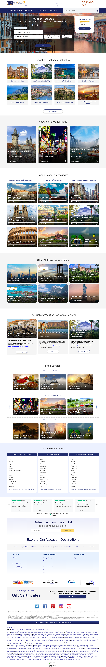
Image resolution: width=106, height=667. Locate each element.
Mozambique (21, 639)
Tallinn (67, 657)
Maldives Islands (34, 653)
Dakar (78, 648)
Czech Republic (23, 634)
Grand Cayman (62, 650)
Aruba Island (10, 646)
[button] (96, 382)
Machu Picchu (16, 653)
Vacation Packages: (11, 627)
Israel (10, 475)
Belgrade (56, 646)
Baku (29, 646)
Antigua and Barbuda (35, 631)
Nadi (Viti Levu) (10, 654)
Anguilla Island (63, 645)
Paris (46, 654)
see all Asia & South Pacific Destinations (50, 489)
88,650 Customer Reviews (85, 19)
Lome (72, 651)
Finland (84, 634)
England (11, 464)
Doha (85, 648)
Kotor (38, 651)
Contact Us (15, 561)
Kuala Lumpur (48, 651)
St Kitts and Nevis (11, 642)
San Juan (23, 656)
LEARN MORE (84, 28)
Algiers (31, 645)
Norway (66, 639)
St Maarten (22, 642)
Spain (10, 466)
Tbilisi (71, 657)
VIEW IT (22, 352)
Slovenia (68, 640)
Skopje (85, 656)
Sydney (57, 657)
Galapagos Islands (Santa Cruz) (39, 650)
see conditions (51, 583)
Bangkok (35, 646)
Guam (35, 635)
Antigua (76, 645)
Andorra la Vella (56, 645)
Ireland (77, 635)
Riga (83, 654)
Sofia (89, 656)
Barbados (80, 631)
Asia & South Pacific (53, 454)
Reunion (18, 640)
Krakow (42, 651)
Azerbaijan (65, 631)
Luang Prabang (82, 651)
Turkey (73, 642)
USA (72, 459)
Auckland (25, 646)
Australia (42, 477)
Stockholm (52, 657)
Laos (24, 637)
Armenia (48, 631)
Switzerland (47, 642)
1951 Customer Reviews (15, 156)
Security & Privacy (17, 567)
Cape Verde (61, 632)
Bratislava (88, 646)
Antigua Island (82, 645)
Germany (14, 635)
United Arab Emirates (15, 470)
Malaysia (42, 475)
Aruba (52, 631)
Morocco (11, 479)
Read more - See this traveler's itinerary (18, 346)
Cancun (29, 648)
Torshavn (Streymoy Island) (13, 659)
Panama (74, 639)
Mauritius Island (65, 653)
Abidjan (12, 645)
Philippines (87, 639)
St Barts (94, 640)
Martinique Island (57, 653)
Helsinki (83, 650)
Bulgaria (46, 632)
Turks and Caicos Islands (33, 659)
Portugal (97, 639)
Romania (23, 640)
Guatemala (40, 635)
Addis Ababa (21, 645)
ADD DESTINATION (19, 41)
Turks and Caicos (80, 642)
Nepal (30, 639)
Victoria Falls (56, 659)
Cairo (25, 648)
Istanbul (25, 651)
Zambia (36, 643)
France (11, 461)
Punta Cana (59, 654)
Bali (32, 646)
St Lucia (17, 642)
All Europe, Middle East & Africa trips (53, 371)
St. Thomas (46, 657)
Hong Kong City (10, 651)
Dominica (35, 634)
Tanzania (11, 486)
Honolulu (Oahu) (19, 651)
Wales (32, 643)
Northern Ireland (59, 639)
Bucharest (9, 648)
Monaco (93, 637)
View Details (21, 161)
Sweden (42, 642)
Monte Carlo (73, 653)
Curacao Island (72, 648)
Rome (18, 656)
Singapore (43, 468)
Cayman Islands (68, 632)
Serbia (47, 640)
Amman (44, 645)
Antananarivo (71, 645)
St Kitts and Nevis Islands (12, 657)
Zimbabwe (12, 484)
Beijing (48, 646)
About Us (15, 558)
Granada (56, 650)
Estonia (62, 634)
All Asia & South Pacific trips (53, 395)
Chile (74, 632)
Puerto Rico (74, 477)
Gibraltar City (50, 650)
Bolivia (8, 632)
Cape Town (34, 648)
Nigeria (53, 639)
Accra (16, 645)
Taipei (64, 657)
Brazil (72, 470)
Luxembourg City (94, 651)
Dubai (96, 648)
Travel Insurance (47, 561)
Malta (75, 637)
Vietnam (42, 470)
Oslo (33, 654)
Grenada (31, 635)
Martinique (79, 637)
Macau (49, 637)
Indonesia (43, 466)
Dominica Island (91, 648)
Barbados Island (42, 646)
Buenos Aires (21, 648)
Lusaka (88, 651)
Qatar (14, 640)
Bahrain (75, 631)
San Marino (33, 640)
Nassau (20, 654)
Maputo (45, 653)
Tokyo (82, 657)
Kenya (16, 637)
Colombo (60, 648)
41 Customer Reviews (77, 156)
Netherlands (36, 639)
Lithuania (38, 637)
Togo (66, 642)
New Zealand (44, 479)
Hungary (61, 635)
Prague (50, 654)
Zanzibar (75, 659)
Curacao (13, 634)
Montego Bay (79, 653)
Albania (14, 631)
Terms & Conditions (18, 564)
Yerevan (70, 659)
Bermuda (94, 631)
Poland (92, 639)
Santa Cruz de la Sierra (39, 656)
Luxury (14, 547)
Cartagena (44, 648)
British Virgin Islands (38, 632)
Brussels (93, 646)
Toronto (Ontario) (89, 657)
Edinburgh (18, 650)
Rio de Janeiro (88, 654)
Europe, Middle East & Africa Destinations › (21, 180)
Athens (20, 646)
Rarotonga (65, 654)
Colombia (74, 473)
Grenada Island (70, 650)
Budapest (14, 648)
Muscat (91, 653)
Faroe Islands (73, 634)
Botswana (27, 632)
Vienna (62, 659)
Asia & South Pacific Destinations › (53, 180)
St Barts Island (94, 656)
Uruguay (73, 486)
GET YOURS (72, 596)
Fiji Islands (43, 482)
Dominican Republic (42, 634)
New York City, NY (27, 654)
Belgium (85, 631)
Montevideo (86, 653)
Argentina (74, 466)
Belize (89, 631)
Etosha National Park (26, 650)
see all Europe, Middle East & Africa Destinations (21, 489)
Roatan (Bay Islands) (11, 656)
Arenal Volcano (89, 645)
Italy (10, 459)
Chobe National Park (52, 648)
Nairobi (16, 654)
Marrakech (50, 653)
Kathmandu (30, 651)
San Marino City (29, 656)
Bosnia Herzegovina (20, 632)
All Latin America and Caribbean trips (53, 420)
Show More (53, 111)
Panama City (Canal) (40, 654)
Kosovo (20, 637)
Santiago (59, 656)
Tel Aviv (75, 657)
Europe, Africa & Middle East (18, 629)
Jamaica (73, 479)
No (39, 25)
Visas (44, 564)
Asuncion (16, 646)
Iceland (65, 635)
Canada (73, 464)
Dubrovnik (13, 650)
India (68, 635)
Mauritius (85, 637)
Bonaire (12, 632)
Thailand (42, 461)
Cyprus (17, 634)
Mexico (73, 461)
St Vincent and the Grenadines (33, 642)
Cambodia (43, 473)
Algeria (18, 631)
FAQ (44, 569)
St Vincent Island (39, 657)
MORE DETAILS (21, 202)
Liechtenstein (32, 637)
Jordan (11, 477)
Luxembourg (44, 637)
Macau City (9, 653)
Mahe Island (27, 653)
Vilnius (65, 659)
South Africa (12, 482)
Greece (11, 468)
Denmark (30, 634)
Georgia (9, 635)
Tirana (79, 657)
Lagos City (54, 651)
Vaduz (41, 659)
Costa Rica (74, 468)
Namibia (27, 639)
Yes (35, 25)
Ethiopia (67, 634)
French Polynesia (45, 484)
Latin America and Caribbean (84, 454)
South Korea (43, 464)
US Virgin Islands (76, 484)
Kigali (35, 651)
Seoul (68, 656)
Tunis (25, 659)
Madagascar (60, 637)
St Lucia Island (22, 657)
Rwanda (28, 640)
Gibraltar (22, 635)
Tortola (21, 659)
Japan (41, 459)
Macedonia (54, 637)
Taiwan (42, 486)
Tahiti (60, 657)
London (76, 651)
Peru (72, 475)
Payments (76, 558)
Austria (60, 631)
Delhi (82, 648)
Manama (41, 653)
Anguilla (27, 631)
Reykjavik (78, 654)
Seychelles (52, 640)
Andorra (23, 631)
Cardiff (39, 648)
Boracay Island (81, 646)
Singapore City (79, 656)
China (77, 632)
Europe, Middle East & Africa (22, 454)
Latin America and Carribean (42, 629)
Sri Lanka (89, 640)
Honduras (49, 635)
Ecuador (50, 634)
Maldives (71, 637)
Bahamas (73, 482)
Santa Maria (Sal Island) (50, 656)
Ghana (18, 635)
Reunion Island (72, 654)
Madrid (21, 653)
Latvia (27, 637)
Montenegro (10, 639)
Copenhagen (66, 648)
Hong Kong (55, 635)
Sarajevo (64, 656)
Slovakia (63, 640)
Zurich (79, 659)
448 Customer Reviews (46, 156)
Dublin (8, 650)
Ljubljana (68, 651)
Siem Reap (72, 656)
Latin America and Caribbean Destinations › (84, 180)
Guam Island (77, 650)
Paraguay (79, 639)
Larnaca (59, 651)
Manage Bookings (48, 558)
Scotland (39, 640)
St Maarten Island (31, 657)
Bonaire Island (74, 646)
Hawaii (84, 547)
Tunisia (69, 642)
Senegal (43, 640)
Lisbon (63, 651)
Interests (45, 572)
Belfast (51, 646)
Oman (69, 639)
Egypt (10, 473)
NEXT (43, 46)
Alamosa (27, 645)
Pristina (54, 654)
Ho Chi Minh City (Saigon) (91, 650)
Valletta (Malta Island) (48, 659)
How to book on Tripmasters (50, 567)
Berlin (60, 646)
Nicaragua (48, 639)
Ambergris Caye (37, 645)
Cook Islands (88, 632)
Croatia (8, 634)
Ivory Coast (88, 635)
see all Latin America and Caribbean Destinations (84, 489)
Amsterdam (49, 645)
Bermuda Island (66, 646)
